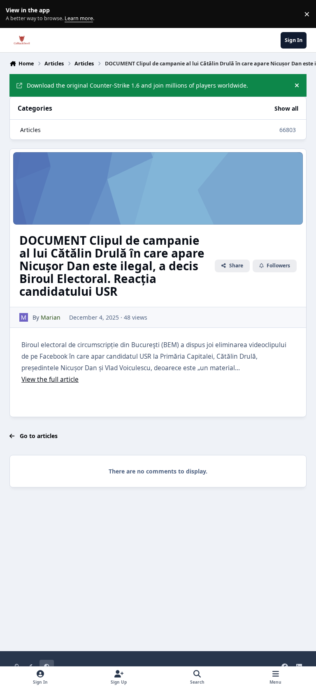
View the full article (50, 379)
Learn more (16, 14)
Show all (286, 108)
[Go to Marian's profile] (23, 317)
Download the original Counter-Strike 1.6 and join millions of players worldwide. (137, 85)
